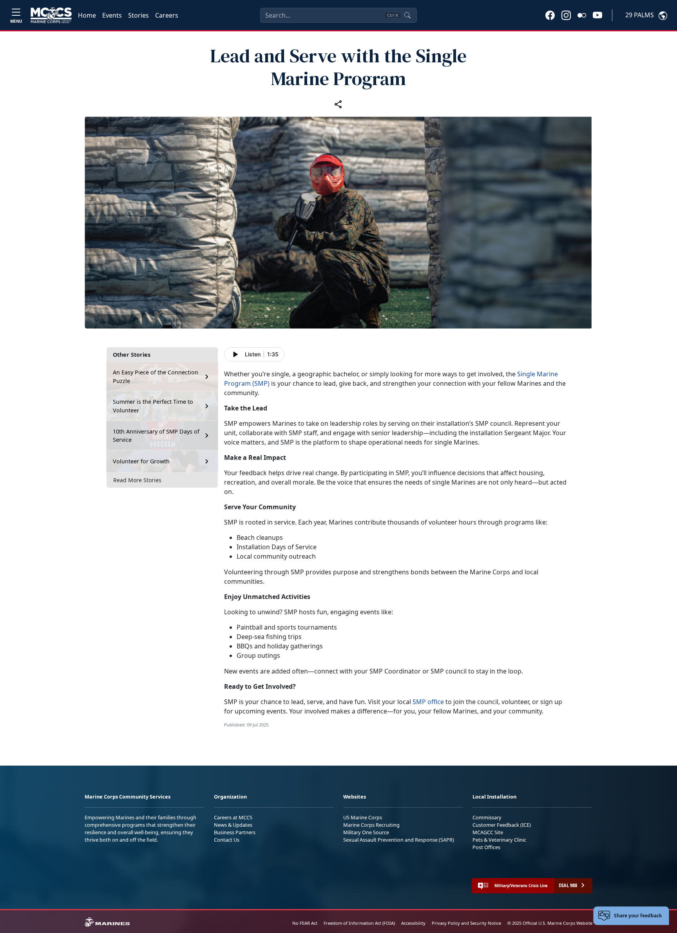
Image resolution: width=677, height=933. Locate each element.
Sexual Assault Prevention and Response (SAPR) (398, 839)
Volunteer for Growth (141, 461)
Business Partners (234, 832)
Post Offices (486, 847)
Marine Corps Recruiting (371, 824)
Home (87, 15)
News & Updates (233, 824)
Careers (166, 15)
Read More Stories (137, 480)
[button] (550, 15)
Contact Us (226, 839)
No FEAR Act (304, 923)
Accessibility (413, 923)
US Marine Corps (362, 817)
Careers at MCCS (233, 817)
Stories (138, 15)
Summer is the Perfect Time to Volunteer (153, 406)
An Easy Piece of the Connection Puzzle (155, 376)
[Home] (51, 15)
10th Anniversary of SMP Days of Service (156, 436)
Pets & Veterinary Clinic (499, 839)
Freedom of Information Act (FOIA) (359, 923)
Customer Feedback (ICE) (501, 824)
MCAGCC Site (487, 832)
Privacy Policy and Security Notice (466, 923)
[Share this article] (338, 104)
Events (112, 15)
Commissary (486, 817)
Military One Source (366, 832)
